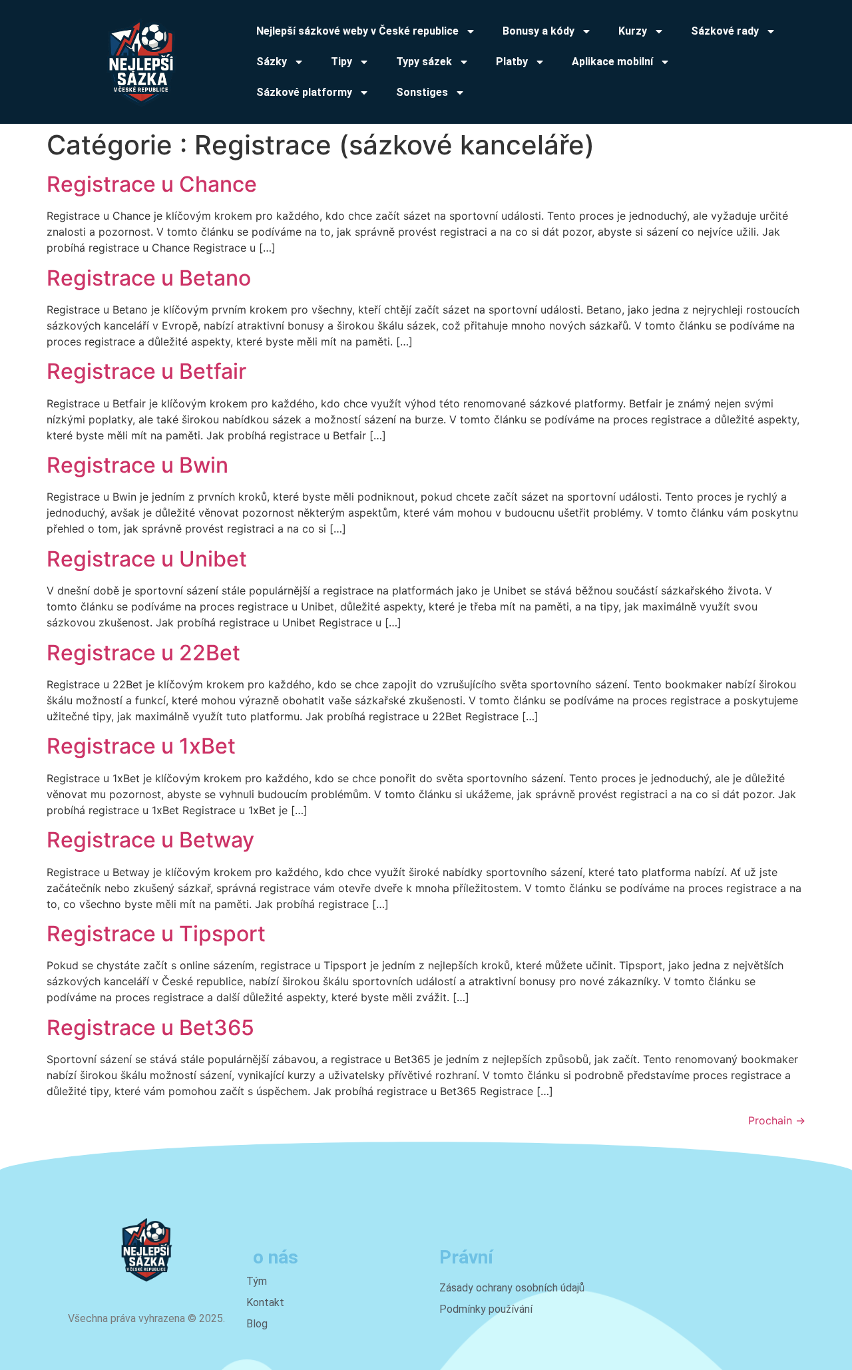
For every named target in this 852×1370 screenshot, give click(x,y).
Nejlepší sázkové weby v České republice (357, 31)
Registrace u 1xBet (141, 746)
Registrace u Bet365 (150, 1027)
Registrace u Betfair (146, 371)
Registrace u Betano (149, 278)
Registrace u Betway (150, 840)
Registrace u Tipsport (156, 934)
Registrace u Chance (152, 184)
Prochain (776, 1120)
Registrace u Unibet (147, 559)
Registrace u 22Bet (143, 653)
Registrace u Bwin (137, 465)
